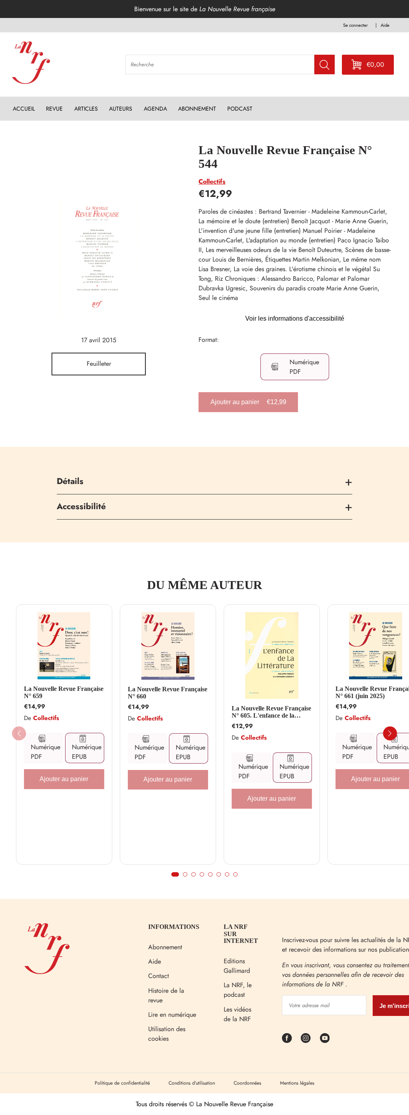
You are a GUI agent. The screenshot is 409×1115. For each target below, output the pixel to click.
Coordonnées (247, 1083)
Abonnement (165, 947)
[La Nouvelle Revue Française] (46, 971)
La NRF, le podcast (238, 989)
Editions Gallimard (237, 965)
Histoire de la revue (166, 995)
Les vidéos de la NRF (237, 1014)
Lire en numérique (172, 1014)
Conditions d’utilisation (192, 1083)
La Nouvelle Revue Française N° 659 (63, 692)
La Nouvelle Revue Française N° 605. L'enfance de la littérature (271, 712)
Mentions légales (297, 1083)
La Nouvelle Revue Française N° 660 (167, 693)
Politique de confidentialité (122, 1083)
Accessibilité (81, 506)
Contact (158, 975)
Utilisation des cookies (166, 1033)
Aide (154, 961)
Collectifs (212, 181)
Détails (70, 481)
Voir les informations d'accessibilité (294, 318)
